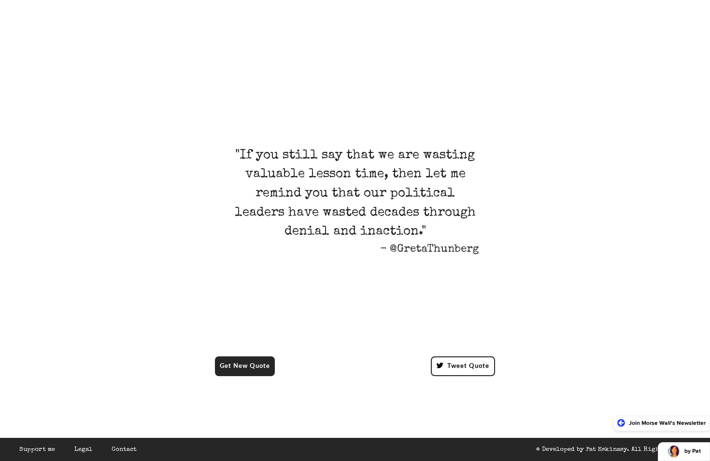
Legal (83, 450)
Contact (124, 450)
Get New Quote (245, 366)
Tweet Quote (468, 366)
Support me (37, 450)
